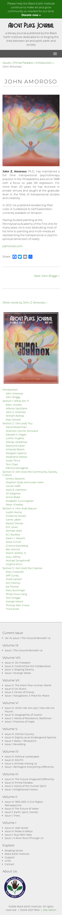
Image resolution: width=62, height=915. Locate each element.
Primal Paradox (23, 62)
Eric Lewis (12, 527)
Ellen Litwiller (14, 404)
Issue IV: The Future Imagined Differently (29, 779)
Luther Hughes (15, 438)
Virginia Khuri (14, 564)
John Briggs (13, 397)
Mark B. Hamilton (16, 489)
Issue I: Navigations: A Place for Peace (27, 695)
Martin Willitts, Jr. (16, 553)
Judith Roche (14, 512)
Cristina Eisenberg (17, 545)
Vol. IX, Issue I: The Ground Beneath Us (28, 638)
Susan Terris (13, 460)
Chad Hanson (14, 579)
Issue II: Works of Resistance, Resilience (28, 718)
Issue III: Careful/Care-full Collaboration (28, 666)
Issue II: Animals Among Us (21, 763)
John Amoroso (14, 393)
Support (10, 857)
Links (8, 860)
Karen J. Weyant (15, 538)
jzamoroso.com (12, 246)
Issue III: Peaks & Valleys (19, 831)
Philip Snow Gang (16, 594)
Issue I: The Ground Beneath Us (23, 650)
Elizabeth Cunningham (20, 501)
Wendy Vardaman (16, 442)
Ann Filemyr (13, 583)
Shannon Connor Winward (22, 430)
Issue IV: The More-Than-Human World (28, 685)
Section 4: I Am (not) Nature (19, 508)
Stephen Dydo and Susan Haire (25, 482)
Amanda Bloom (15, 449)
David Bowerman (16, 427)
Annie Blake (13, 497)
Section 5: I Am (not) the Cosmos (22, 568)
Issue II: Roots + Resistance (20, 740)
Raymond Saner (15, 445)
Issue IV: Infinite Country (19, 734)
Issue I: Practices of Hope (20, 721)
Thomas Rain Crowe (17, 605)
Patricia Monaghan (17, 468)
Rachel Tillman (14, 523)
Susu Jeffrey (13, 556)
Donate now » (31, 15)
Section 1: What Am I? (15, 401)
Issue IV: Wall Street (16, 827)
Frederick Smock (16, 515)
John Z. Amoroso (16, 412)
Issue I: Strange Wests (18, 673)
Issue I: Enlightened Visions (21, 789)
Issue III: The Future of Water (22, 808)
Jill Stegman (13, 493)
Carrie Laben (13, 519)
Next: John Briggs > (47, 276)
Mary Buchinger (15, 590)
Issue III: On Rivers (15, 688)
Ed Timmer (12, 586)
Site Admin (49, 910)
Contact (9, 864)
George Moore (14, 601)
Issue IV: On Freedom (17, 662)
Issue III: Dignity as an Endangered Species (30, 737)
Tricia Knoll (12, 608)
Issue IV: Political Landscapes (22, 756)
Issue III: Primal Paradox (19, 782)
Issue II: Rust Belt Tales (18, 834)
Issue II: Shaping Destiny (19, 669)
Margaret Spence (16, 453)
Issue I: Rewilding (15, 744)
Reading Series (14, 850)
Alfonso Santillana (16, 408)
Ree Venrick (13, 549)
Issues (6, 62)
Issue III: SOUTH (14, 760)
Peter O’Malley (14, 504)
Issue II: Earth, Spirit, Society (21, 812)
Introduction (43, 62)
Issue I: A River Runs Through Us (24, 838)
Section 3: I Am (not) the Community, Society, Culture (29, 473)
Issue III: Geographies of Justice (23, 714)
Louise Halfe (13, 486)
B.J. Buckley (13, 534)
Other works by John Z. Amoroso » (24, 302)
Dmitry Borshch (15, 478)
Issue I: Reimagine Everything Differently (29, 766)
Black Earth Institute (17, 853)
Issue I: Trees (12, 815)
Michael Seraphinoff (18, 560)
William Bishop (15, 415)
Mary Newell (13, 419)
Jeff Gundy (12, 575)
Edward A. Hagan (16, 434)
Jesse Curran (13, 541)
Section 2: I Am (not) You (17, 423)
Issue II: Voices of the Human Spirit (25, 786)
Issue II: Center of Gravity (19, 692)
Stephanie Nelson (16, 456)
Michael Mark (14, 530)
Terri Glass (12, 464)
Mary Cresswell (15, 571)
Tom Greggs (13, 597)
